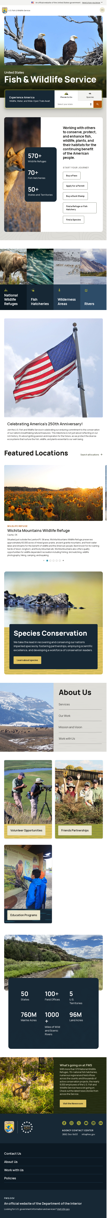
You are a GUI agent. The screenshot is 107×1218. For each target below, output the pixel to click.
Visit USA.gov (63, 1209)
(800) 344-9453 (70, 1134)
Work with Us (67, 738)
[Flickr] (101, 1123)
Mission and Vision (70, 727)
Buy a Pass (71, 175)
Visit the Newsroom (73, 1103)
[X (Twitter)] (79, 1123)
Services (64, 704)
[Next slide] (63, 560)
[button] (47, 560)
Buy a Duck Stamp (75, 196)
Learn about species (27, 660)
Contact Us (12, 1153)
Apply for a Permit (75, 185)
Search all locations (90, 454)
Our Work (64, 716)
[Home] (9, 1127)
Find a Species (73, 219)
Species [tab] (90, 97)
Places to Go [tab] (66, 97)
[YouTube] (86, 1123)
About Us (11, 1162)
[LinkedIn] (93, 1123)
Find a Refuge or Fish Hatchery (76, 208)
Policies (10, 1178)
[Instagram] (71, 1123)
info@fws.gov (88, 1134)
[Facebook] (64, 1123)
